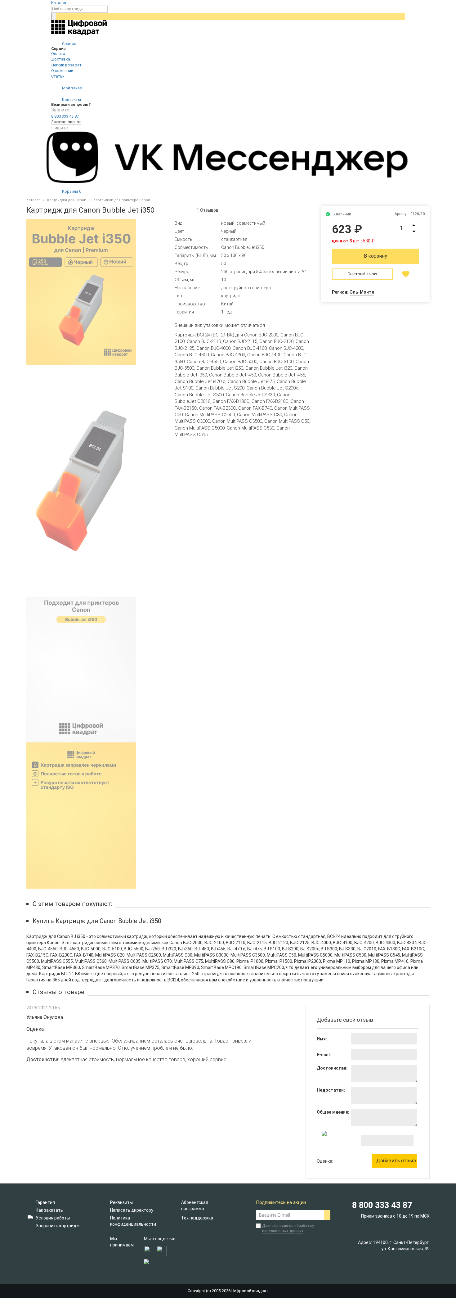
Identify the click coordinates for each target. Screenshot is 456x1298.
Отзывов (207, 210)
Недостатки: (331, 1090)
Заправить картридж (58, 1225)
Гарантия (45, 1202)
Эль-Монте (362, 292)
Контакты (71, 99)
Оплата (58, 53)
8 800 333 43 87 (65, 116)
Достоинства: (332, 1068)
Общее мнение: (333, 1112)
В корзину (375, 256)
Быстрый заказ (362, 274)
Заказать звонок (66, 122)
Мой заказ (71, 88)
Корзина (71, 191)
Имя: (322, 1038)
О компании (62, 70)
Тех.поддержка (197, 1217)
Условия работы (53, 1217)
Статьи (58, 76)
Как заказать (49, 1210)
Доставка (60, 59)
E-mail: (324, 1054)
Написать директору (131, 1210)
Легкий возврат (66, 65)
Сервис (68, 43)
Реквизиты (121, 1202)
